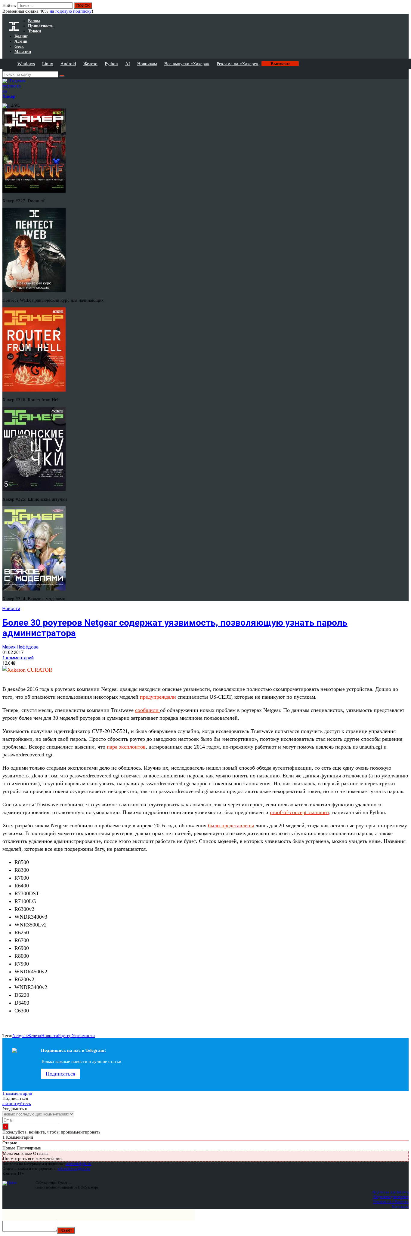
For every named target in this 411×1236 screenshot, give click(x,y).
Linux (47, 63)
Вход (404, 8)
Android (68, 63)
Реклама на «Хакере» (237, 63)
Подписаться (60, 1074)
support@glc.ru (78, 1163)
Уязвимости (83, 1035)
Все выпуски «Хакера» (186, 63)
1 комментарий (18, 658)
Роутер (65, 1035)
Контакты (400, 1206)
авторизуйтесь (16, 1103)
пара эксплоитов (126, 747)
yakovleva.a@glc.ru (73, 1168)
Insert (66, 1230)
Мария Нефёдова (20, 647)
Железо (90, 63)
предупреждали (159, 697)
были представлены (231, 825)
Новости (11, 608)
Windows (26, 63)
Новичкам (147, 63)
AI (127, 63)
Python (111, 63)
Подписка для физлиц (390, 1192)
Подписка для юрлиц (391, 1197)
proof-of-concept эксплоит (299, 812)
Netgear (19, 1035)
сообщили (147, 710)
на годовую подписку (71, 11)
